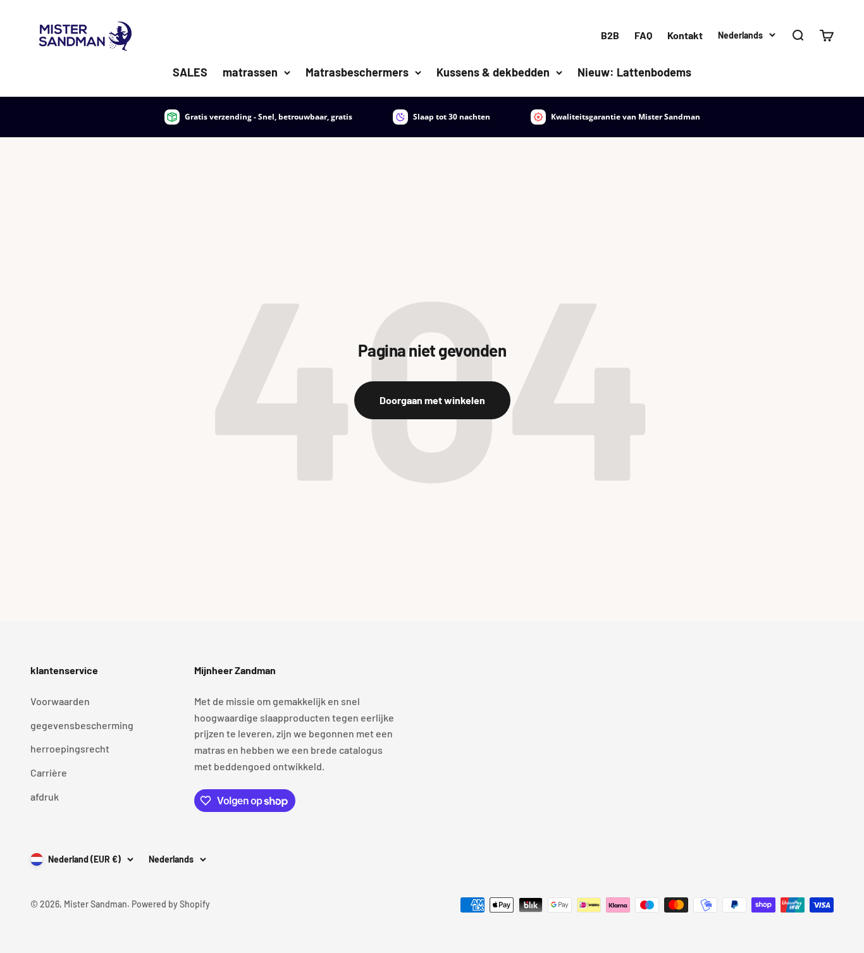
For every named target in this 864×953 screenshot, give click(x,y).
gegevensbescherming (81, 725)
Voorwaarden (60, 701)
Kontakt (685, 35)
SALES (190, 72)
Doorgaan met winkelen (432, 400)
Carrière (48, 772)
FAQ (643, 35)
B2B (610, 35)
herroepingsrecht (69, 748)
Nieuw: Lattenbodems (634, 72)
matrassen (250, 72)
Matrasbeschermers (357, 72)
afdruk (44, 796)
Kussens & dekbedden (493, 72)
